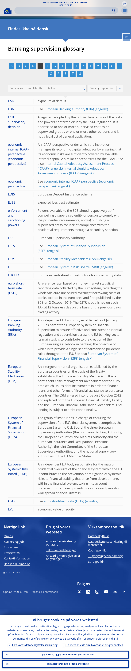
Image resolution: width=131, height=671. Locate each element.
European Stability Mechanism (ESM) (71, 259)
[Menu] (124, 10)
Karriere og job (14, 541)
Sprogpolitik (96, 561)
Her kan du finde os (17, 564)
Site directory (12, 573)
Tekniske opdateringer (61, 550)
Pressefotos (12, 553)
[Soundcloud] (115, 592)
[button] (124, 3)
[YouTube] (106, 592)
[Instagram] (97, 592)
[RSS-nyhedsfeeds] (124, 592)
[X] (79, 592)
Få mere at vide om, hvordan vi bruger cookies (94, 645)
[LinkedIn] (88, 592)
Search (113, 10)
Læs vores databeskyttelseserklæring (35, 645)
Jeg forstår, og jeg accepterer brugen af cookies (68, 655)
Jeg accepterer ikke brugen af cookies (68, 664)
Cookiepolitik (97, 550)
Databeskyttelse (98, 536)
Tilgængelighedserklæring (105, 556)
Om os (8, 536)
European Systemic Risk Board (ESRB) (71, 267)
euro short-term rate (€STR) (64, 501)
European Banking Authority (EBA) (69, 109)
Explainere (11, 547)
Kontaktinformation (17, 558)
